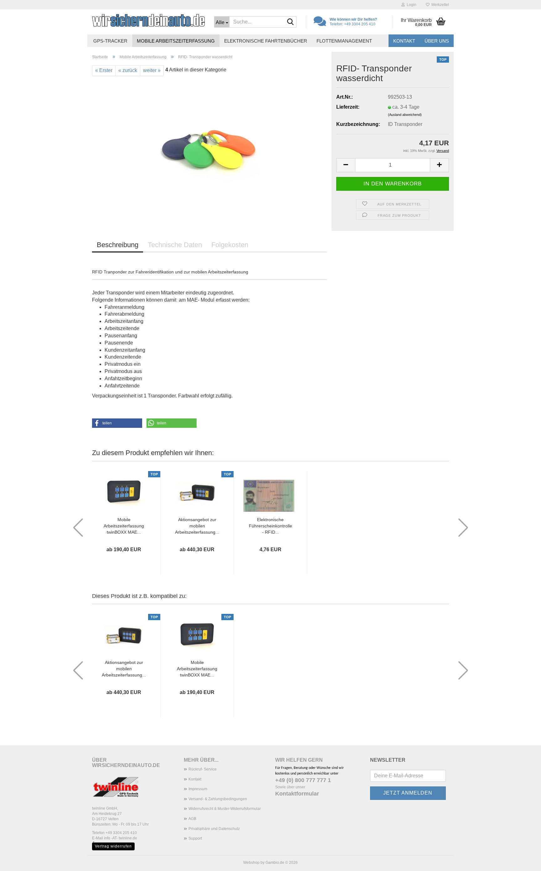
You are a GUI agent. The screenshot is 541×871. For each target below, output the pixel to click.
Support (195, 838)
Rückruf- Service (202, 769)
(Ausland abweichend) (405, 115)
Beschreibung (117, 245)
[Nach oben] (523, 861)
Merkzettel (439, 5)
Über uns (437, 41)
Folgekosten (229, 245)
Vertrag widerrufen (113, 846)
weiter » (152, 70)
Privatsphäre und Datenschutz (214, 829)
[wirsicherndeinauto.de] (148, 20)
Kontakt (404, 41)
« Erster (103, 70)
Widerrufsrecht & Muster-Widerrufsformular (224, 808)
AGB (192, 819)
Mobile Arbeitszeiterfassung (176, 41)
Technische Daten (175, 245)
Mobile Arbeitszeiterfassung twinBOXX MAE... (124, 526)
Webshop (251, 862)
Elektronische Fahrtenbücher (265, 41)
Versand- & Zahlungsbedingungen (217, 799)
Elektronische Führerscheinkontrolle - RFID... (270, 526)
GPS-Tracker (110, 41)
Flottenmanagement (344, 41)
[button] (345, 165)
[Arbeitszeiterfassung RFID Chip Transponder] (209, 146)
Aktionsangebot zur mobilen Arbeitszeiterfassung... (197, 526)
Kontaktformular (297, 794)
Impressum (197, 789)
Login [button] (410, 5)
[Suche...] (290, 22)
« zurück (127, 70)
